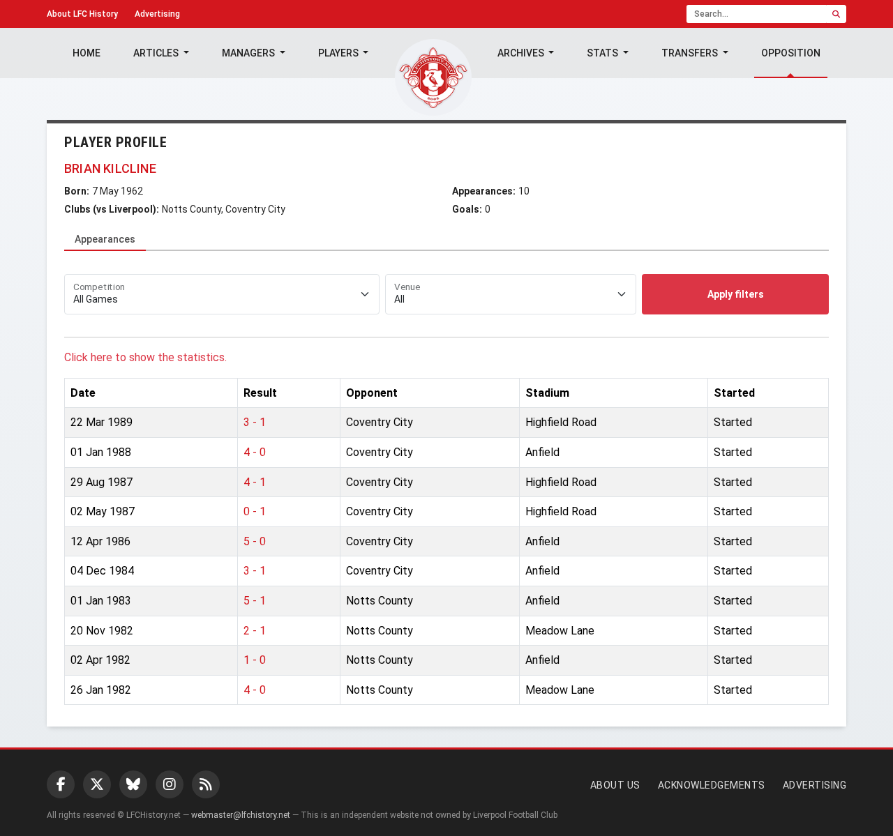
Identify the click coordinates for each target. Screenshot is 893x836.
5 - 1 (254, 600)
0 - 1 (254, 511)
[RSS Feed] (206, 784)
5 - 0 (254, 541)
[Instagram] (169, 784)
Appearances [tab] (105, 239)
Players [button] (339, 53)
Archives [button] (521, 53)
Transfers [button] (690, 53)
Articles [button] (157, 53)
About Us (615, 785)
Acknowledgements (711, 785)
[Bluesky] (133, 784)
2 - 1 (254, 630)
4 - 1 (254, 482)
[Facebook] (61, 784)
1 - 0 (254, 660)
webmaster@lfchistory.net (240, 815)
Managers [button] (249, 53)
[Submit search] (836, 14)
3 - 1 (254, 422)
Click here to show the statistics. (145, 357)
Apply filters (735, 294)
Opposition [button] (790, 53)
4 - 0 (254, 452)
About (82, 14)
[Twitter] (97, 784)
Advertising (157, 14)
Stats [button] (603, 53)
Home (86, 53)
